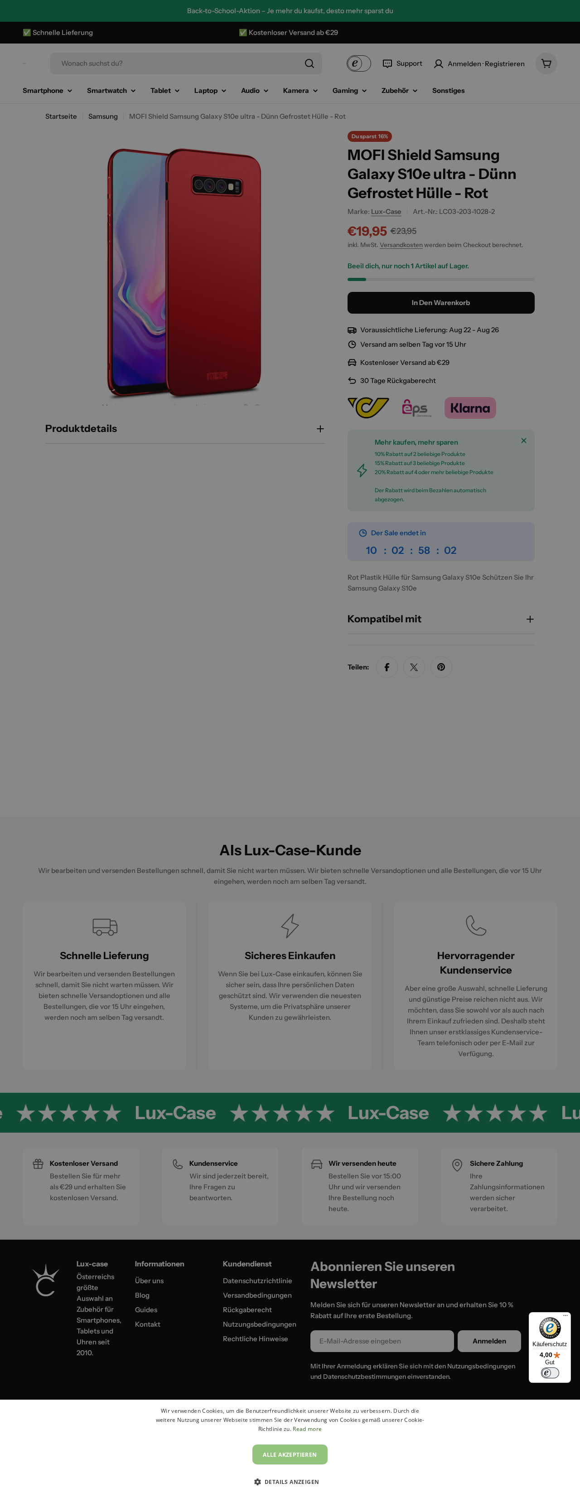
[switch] (550, 1372)
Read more (307, 1429)
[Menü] (565, 1317)
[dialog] (290, 1449)
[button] (290, 1481)
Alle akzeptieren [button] (290, 1455)
